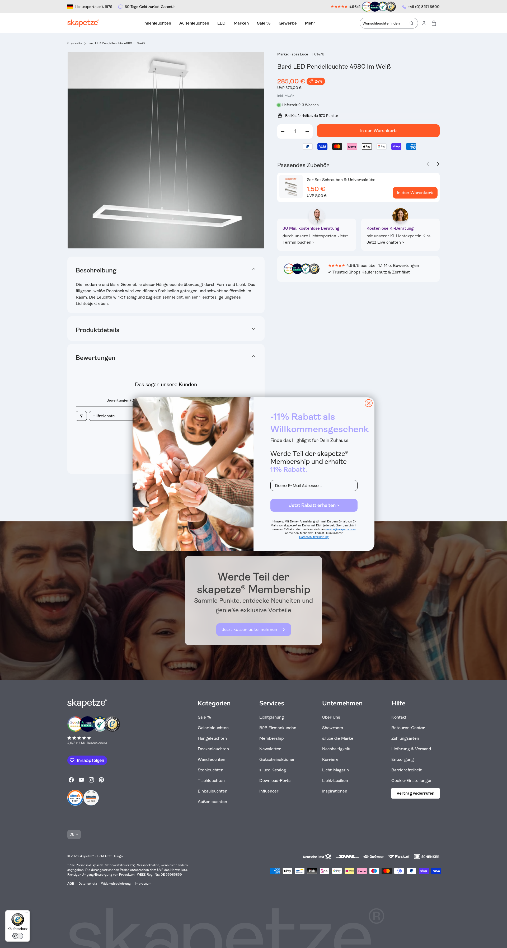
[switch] (17, 936)
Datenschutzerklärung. (314, 537)
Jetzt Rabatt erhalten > (314, 505)
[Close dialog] (368, 403)
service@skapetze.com (340, 529)
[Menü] (27, 913)
